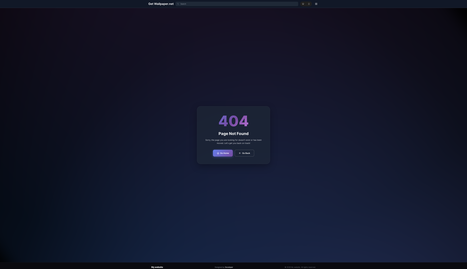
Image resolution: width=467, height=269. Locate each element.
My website (157, 267)
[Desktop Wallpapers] (303, 4)
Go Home (224, 153)
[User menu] (316, 3)
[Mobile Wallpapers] (308, 4)
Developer (229, 267)
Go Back (246, 153)
